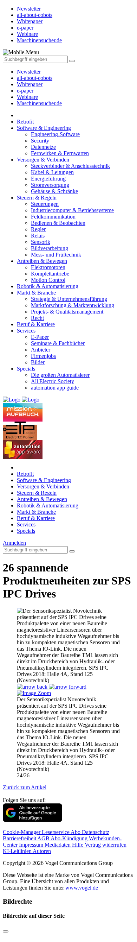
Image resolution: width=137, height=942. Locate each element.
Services (26, 331)
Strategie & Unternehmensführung (69, 299)
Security (40, 141)
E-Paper (40, 337)
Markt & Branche (36, 293)
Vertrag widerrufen (105, 845)
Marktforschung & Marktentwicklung (72, 305)
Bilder (38, 362)
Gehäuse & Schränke (54, 191)
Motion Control (48, 280)
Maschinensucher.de (39, 103)
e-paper (25, 91)
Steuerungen (45, 204)
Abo (76, 832)
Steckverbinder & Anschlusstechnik (70, 166)
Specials (26, 369)
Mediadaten (58, 845)
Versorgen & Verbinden (43, 160)
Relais (38, 236)
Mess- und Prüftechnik (56, 255)
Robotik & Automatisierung (47, 286)
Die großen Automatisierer (60, 375)
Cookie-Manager (22, 832)
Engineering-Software (55, 134)
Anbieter (40, 350)
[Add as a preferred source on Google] (32, 820)
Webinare (27, 97)
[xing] (9, 794)
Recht (37, 318)
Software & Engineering (44, 128)
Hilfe (78, 845)
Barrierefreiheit (20, 838)
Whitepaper (30, 84)
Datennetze (43, 147)
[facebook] (3, 794)
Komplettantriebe (50, 274)
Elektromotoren (48, 267)
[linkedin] (12, 794)
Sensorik (40, 242)
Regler (38, 229)
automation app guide (55, 388)
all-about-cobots (34, 78)
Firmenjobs (43, 356)
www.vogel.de (81, 888)
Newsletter (29, 72)
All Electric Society (52, 381)
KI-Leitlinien (18, 851)
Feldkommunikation (53, 217)
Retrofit (25, 122)
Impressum (32, 845)
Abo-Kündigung (70, 838)
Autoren (42, 851)
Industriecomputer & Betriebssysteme (72, 210)
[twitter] (6, 794)
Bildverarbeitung (49, 248)
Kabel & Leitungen (52, 172)
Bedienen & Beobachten (58, 223)
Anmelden (14, 543)
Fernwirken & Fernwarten (60, 153)
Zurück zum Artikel (24, 787)
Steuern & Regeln (37, 198)
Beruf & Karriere (36, 324)
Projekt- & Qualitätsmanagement (67, 312)
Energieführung (48, 179)
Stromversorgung (50, 185)
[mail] (14, 794)
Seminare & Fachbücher (58, 343)
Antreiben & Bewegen (42, 261)
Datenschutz (95, 832)
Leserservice (56, 832)
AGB (44, 838)
